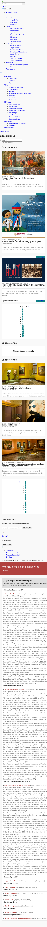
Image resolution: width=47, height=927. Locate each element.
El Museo (9, 43)
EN (10, 9)
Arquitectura (14, 48)
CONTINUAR (27, 528)
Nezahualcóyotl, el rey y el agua (21, 241)
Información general (17, 28)
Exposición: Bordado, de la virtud (21, 35)
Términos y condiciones (14, 553)
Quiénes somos (15, 45)
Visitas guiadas (15, 41)
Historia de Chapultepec (18, 52)
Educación (9, 62)
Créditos (9, 557)
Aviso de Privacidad (13, 555)
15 (23, 336)
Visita (8, 26)
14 (23, 334)
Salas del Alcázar (16, 60)
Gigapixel (13, 24)
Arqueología (14, 54)
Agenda (13, 33)
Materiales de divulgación (19, 65)
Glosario (13, 67)
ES (5, 9)
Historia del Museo (16, 50)
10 (23, 326)
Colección (9, 18)
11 (23, 328)
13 (23, 332)
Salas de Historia (16, 58)
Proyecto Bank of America (18, 178)
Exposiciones (14, 31)
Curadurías (14, 20)
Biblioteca (13, 37)
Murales (13, 56)
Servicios (13, 39)
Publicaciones (11, 69)
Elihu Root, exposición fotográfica (23, 285)
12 (23, 330)
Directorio (9, 550)
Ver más (41, 194)
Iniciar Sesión (12, 12)
